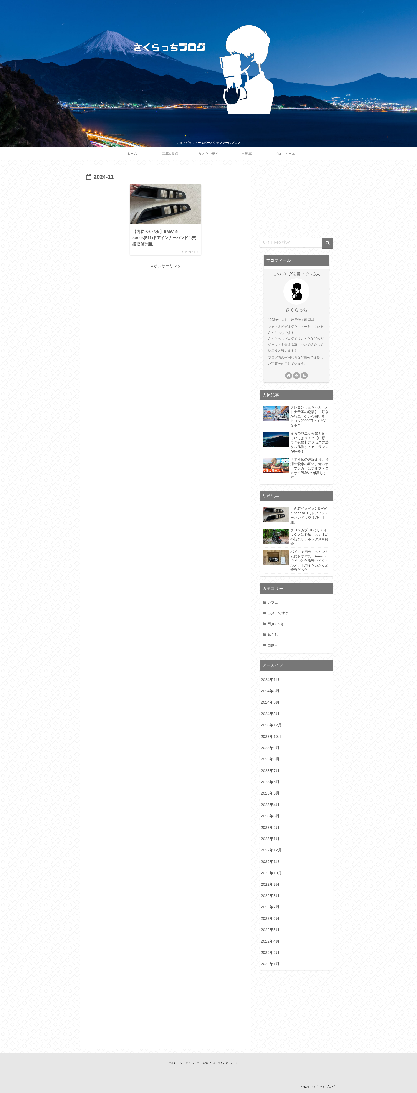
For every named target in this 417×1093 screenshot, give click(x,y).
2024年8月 (270, 691)
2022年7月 (270, 907)
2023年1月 (270, 839)
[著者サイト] (288, 375)
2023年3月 (270, 816)
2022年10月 (271, 873)
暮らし (273, 634)
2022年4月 (270, 941)
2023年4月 (270, 805)
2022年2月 (270, 952)
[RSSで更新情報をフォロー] (304, 375)
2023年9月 (270, 748)
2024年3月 (270, 714)
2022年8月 (270, 896)
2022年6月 (270, 918)
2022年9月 (270, 884)
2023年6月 (270, 782)
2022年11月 (271, 861)
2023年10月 (271, 736)
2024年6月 (270, 702)
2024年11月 (271, 680)
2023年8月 (270, 759)
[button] (327, 243)
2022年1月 (270, 964)
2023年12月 (271, 725)
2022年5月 (270, 930)
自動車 (273, 645)
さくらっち (296, 309)
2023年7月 (270, 770)
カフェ (273, 602)
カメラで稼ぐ (278, 613)
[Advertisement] (165, 300)
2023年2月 (270, 827)
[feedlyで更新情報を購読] (296, 375)
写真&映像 (276, 624)
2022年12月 (271, 850)
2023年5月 (270, 793)
